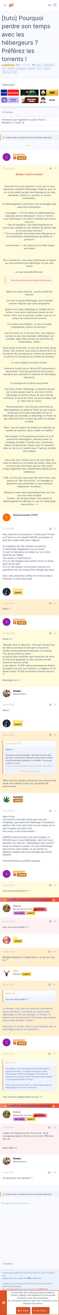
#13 (54, 1127)
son (39, 68)
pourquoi (21, 68)
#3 (55, 603)
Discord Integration (11, 1289)
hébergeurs (49, 65)
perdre (11, 68)
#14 (54, 1172)
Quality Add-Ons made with (15, 1278)
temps (47, 68)
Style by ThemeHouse (13, 1283)
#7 (55, 811)
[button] (5, 5)
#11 (54, 984)
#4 (55, 633)
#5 (55, 704)
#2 (55, 528)
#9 (55, 921)
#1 (55, 168)
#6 (55, 735)
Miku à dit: (10, 1062)
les (4, 68)
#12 (54, 1053)
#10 (54, 951)
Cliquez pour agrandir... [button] (29, 771)
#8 (55, 885)
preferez (31, 68)
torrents (6, 72)
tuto (14, 72)
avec (38, 65)
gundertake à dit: (13, 743)
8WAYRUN (43, 1289)
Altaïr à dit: (10, 993)
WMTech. (37, 1278)
